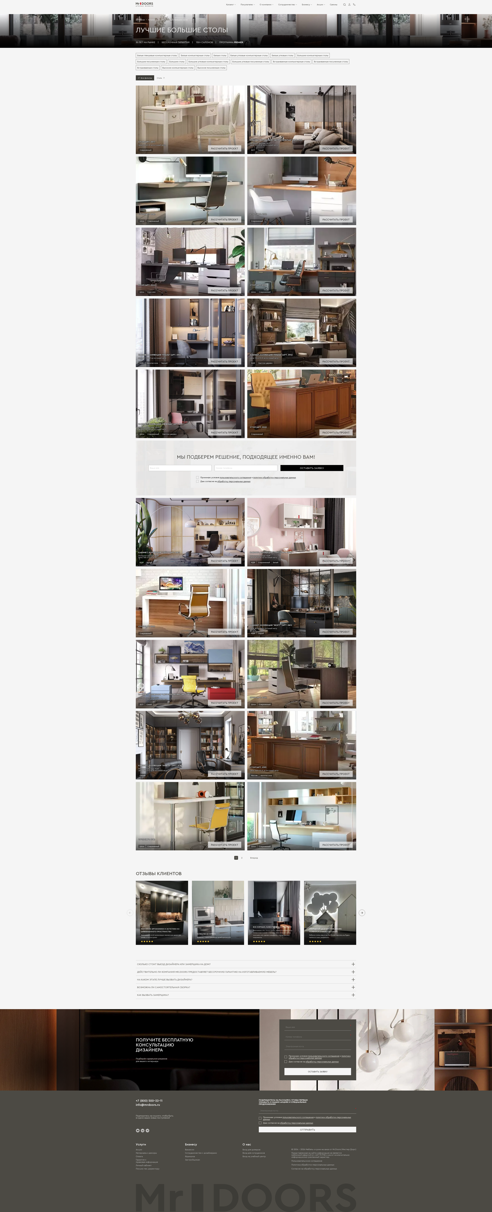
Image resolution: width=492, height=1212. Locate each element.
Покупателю (247, 4)
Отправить (307, 1129)
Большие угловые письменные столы (250, 62)
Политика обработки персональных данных (312, 1165)
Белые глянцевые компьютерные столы (157, 55)
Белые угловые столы (282, 55)
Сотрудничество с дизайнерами (201, 1153)
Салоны (333, 4)
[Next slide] (362, 913)
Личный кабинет (144, 1165)
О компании (265, 4)
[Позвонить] (354, 4)
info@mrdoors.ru (148, 1104)
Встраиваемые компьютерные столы (291, 62)
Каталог (230, 4)
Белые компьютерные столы (195, 55)
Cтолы (161, 20)
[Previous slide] (130, 913)
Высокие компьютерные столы (177, 68)
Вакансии (189, 1150)
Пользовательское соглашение (306, 1161)
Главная (141, 20)
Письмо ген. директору (147, 1169)
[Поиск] (344, 4)
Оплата (139, 1156)
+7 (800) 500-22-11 (149, 1100)
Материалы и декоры (146, 1153)
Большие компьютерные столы (312, 55)
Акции (320, 4)
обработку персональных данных (233, 481)
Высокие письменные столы (211, 68)
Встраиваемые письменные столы (331, 62)
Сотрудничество (286, 4)
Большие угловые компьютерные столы (208, 62)
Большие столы (176, 62)
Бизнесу (306, 4)
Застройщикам (192, 1160)
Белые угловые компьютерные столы (249, 55)
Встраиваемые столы (147, 68)
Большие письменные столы (151, 62)
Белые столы (220, 55)
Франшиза (190, 1156)
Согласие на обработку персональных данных (314, 1169)
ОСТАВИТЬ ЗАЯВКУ (312, 468)
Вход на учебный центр (254, 1156)
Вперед (254, 858)
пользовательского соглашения (235, 477)
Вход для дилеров (251, 1150)
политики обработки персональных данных (274, 477)
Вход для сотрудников (254, 1153)
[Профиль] (349, 4)
